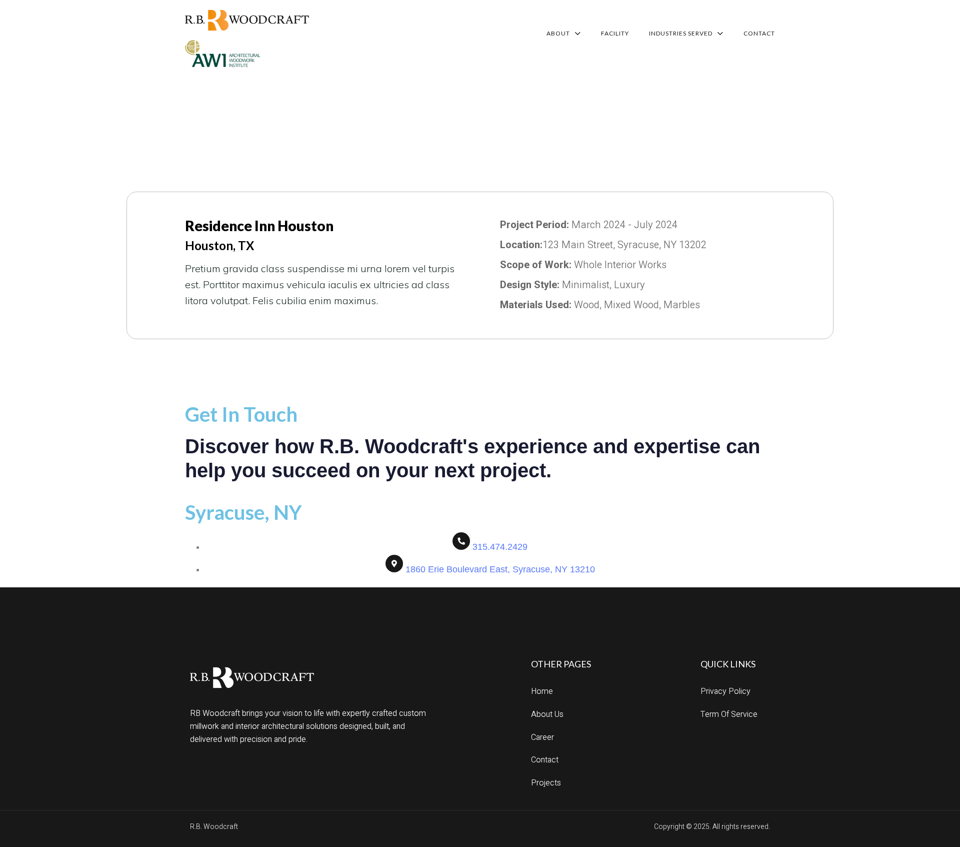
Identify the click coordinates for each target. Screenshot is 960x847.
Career (542, 737)
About (558, 33)
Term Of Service (729, 714)
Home (542, 691)
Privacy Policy (725, 691)
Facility (615, 33)
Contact (759, 33)
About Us (547, 714)
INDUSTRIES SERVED (680, 33)
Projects (546, 783)
